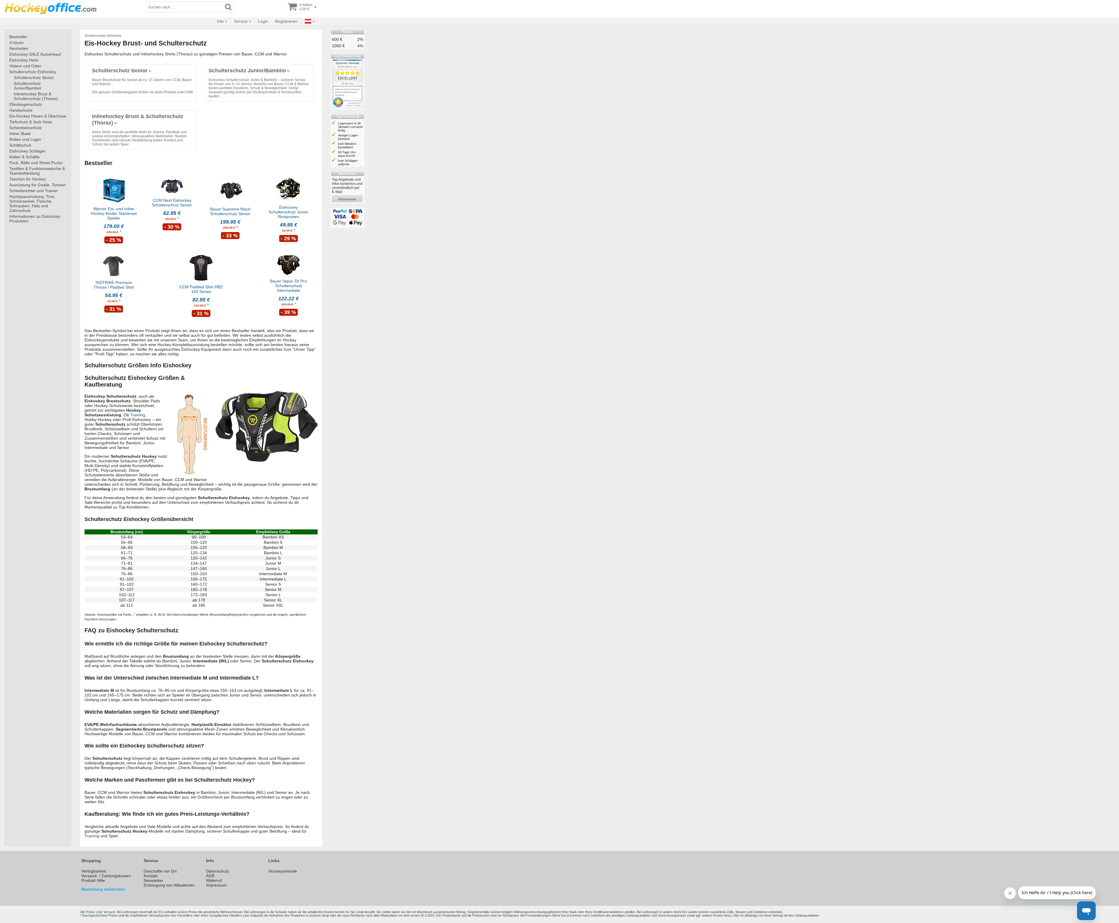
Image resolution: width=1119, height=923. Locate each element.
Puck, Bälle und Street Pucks (35, 162)
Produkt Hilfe (93, 880)
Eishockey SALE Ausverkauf (35, 54)
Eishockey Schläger (27, 151)
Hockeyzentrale (282, 871)
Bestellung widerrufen (103, 889)
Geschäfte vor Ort (160, 871)
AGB (210, 875)
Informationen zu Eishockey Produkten (34, 218)
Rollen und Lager (25, 139)
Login (263, 21)
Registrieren (286, 21)
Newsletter (153, 880)
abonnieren (347, 199)
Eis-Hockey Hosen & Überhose (37, 116)
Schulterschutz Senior (34, 77)
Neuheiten (18, 48)
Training (137, 415)
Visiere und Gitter (25, 66)
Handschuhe (21, 110)
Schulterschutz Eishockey (32, 71)
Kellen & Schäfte (24, 157)
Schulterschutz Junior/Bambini (27, 85)
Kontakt (151, 875)
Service (241, 21)
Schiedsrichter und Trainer (33, 190)
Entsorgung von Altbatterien (169, 885)
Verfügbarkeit (93, 871)
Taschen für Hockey (27, 179)
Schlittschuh (20, 145)
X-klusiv (16, 42)
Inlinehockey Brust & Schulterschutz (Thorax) (36, 96)
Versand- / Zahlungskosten (106, 875)
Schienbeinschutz (25, 127)
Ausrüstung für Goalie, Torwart (37, 185)
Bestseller (18, 36)
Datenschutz (217, 871)
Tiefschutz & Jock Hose (30, 122)
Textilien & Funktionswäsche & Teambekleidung (37, 171)
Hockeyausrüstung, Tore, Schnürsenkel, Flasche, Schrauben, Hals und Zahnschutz (32, 203)
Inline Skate (20, 133)
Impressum (216, 885)
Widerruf (214, 880)
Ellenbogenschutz (25, 104)
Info (220, 21)
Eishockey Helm (24, 60)
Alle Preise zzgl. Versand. (98, 912)
